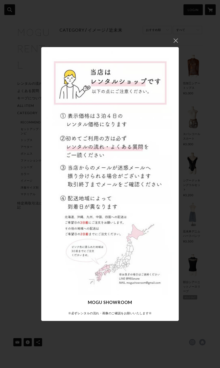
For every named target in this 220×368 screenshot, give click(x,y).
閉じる (176, 40)
